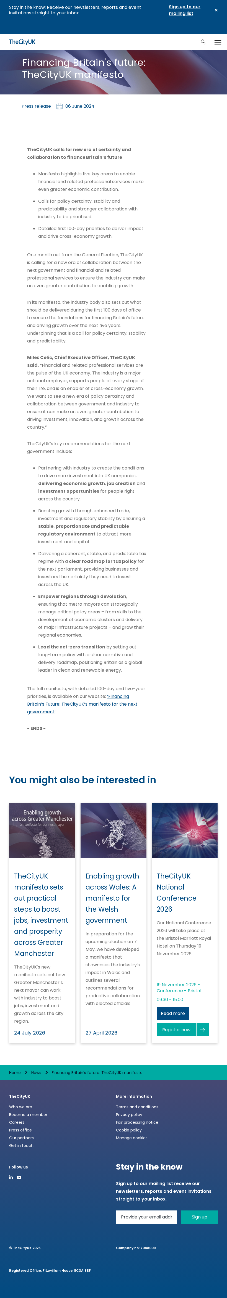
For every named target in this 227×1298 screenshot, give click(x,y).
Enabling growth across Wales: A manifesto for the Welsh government (112, 898)
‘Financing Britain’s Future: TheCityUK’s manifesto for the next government (82, 704)
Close (216, 10)
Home (15, 1072)
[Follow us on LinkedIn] (11, 1177)
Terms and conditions (137, 1107)
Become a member (28, 1114)
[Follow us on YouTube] (19, 1177)
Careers (16, 1122)
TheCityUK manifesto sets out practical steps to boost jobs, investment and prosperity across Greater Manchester (41, 915)
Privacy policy (129, 1114)
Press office (20, 1130)
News (36, 1072)
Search (203, 41)
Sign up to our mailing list (184, 10)
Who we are (20, 1107)
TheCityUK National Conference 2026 (177, 893)
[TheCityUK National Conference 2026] (185, 830)
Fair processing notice (137, 1122)
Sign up (199, 1217)
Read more (173, 1013)
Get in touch (21, 1145)
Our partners (21, 1138)
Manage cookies (132, 1138)
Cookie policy (129, 1130)
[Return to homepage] (22, 42)
